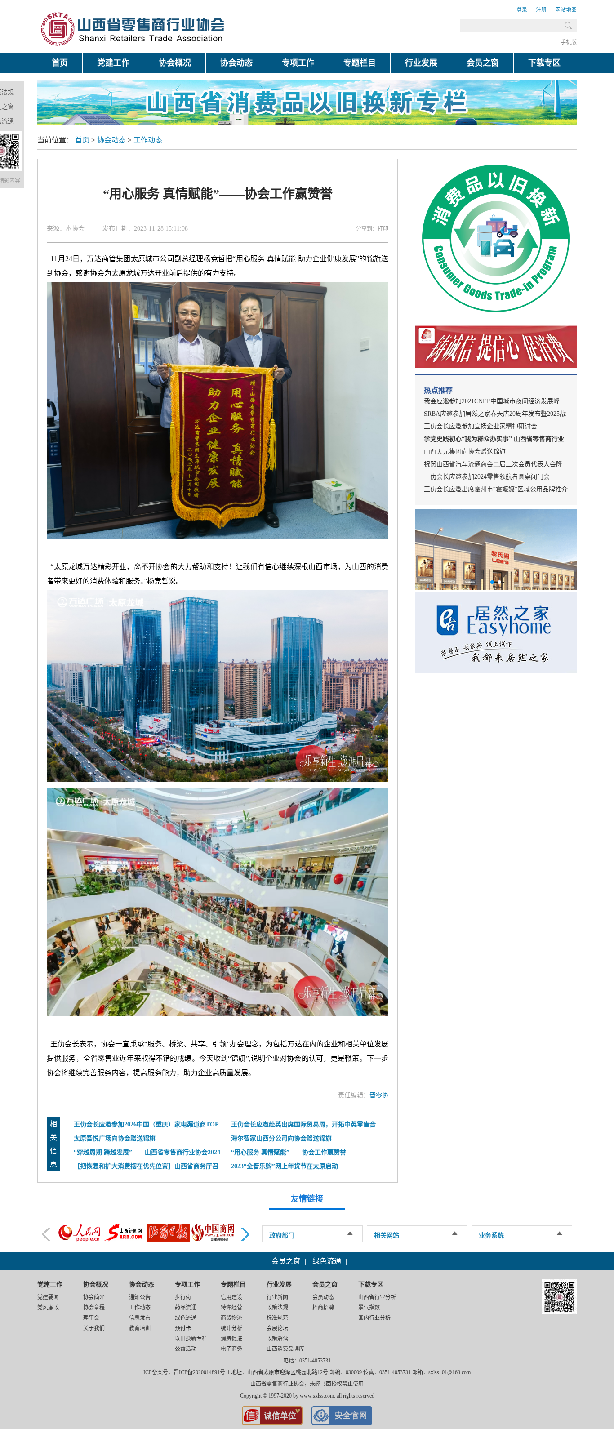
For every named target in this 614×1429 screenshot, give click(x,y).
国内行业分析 (374, 1318)
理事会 (91, 1318)
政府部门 (281, 1235)
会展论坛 (277, 1328)
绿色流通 (326, 1261)
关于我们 (94, 1328)
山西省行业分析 (377, 1297)
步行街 (183, 1297)
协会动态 (236, 62)
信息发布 (140, 1318)
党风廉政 (48, 1307)
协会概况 (175, 62)
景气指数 (369, 1307)
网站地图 (566, 10)
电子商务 (231, 1349)
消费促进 (231, 1339)
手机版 (569, 42)
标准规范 (277, 1318)
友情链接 (307, 1198)
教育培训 (140, 1328)
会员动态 (323, 1297)
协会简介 (94, 1297)
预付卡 (183, 1328)
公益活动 (185, 1349)
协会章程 (94, 1307)
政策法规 (277, 1307)
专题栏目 (359, 62)
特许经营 (231, 1307)
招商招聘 (323, 1307)
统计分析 (231, 1328)
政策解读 (277, 1339)
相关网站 (386, 1235)
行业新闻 (277, 1297)
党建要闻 (48, 1297)
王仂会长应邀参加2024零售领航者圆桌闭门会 (487, 476)
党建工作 (113, 62)
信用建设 (231, 1297)
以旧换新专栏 (191, 1339)
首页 (60, 62)
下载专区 (544, 62)
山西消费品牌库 (285, 1349)
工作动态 (147, 140)
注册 (541, 10)
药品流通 (185, 1307)
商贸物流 (231, 1318)
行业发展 (421, 62)
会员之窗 (483, 62)
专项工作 (298, 62)
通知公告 (140, 1297)
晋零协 (378, 1095)
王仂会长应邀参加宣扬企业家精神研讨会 (480, 426)
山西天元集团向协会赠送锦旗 (465, 451)
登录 (521, 10)
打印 (383, 229)
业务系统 (491, 1235)
